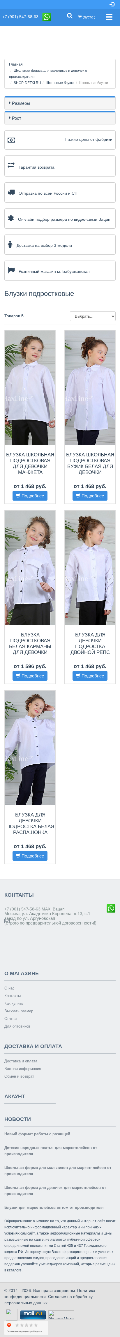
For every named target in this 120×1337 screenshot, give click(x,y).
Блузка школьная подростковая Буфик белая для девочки (90, 463)
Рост (16, 118)
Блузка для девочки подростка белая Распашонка (30, 823)
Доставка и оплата (20, 1061)
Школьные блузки (60, 83)
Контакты (12, 996)
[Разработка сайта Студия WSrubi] (10, 1314)
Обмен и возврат (19, 1076)
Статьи (10, 1018)
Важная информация (22, 1068)
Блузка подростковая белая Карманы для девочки (30, 643)
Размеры (21, 103)
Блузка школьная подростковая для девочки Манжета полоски (30, 466)
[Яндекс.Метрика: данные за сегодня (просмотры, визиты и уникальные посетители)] (61, 1314)
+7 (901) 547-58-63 (22, 16)
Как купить (13, 1003)
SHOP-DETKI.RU (27, 83)
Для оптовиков (17, 1026)
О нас (9, 988)
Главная (16, 64)
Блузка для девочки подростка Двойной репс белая (90, 646)
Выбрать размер (18, 1011)
